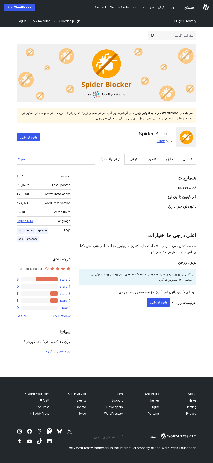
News (192, 400)
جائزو (169, 159)
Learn (119, 393)
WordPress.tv (112, 413)
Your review (62, 316)
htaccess (32, 239)
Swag (80, 413)
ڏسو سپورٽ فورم (58, 351)
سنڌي (153, 436)
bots (21, 230)
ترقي (133, 159)
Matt (44, 400)
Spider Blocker (155, 134)
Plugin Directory (185, 21)
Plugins (155, 407)
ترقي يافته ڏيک (109, 159)
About (192, 393)
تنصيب (151, 159)
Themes (154, 400)
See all (22, 316)
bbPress (41, 407)
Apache (42, 230)
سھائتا (21, 159)
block (30, 230)
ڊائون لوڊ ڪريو (28, 137)
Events (81, 400)
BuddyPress (39, 413)
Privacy (191, 413)
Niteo (161, 141)
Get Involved (77, 393)
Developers (114, 407)
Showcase (152, 393)
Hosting (191, 407)
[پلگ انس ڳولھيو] (152, 35)
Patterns (154, 413)
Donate (79, 407)
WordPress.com (36, 393)
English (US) (25, 221)
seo (20, 239)
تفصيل (187, 159)
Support (117, 400)
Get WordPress (19, 7)
